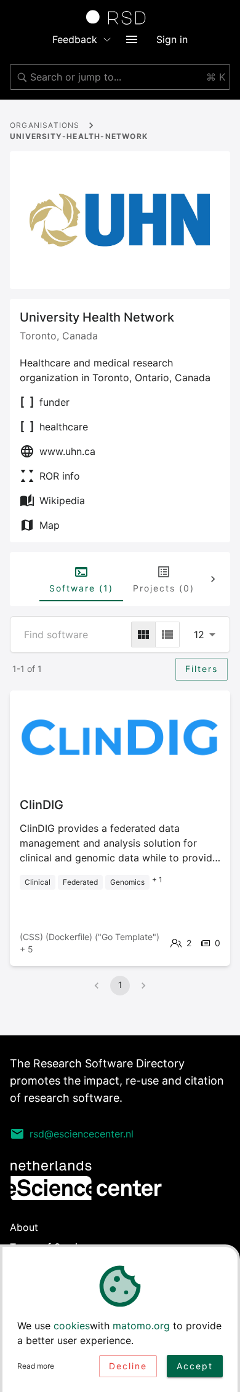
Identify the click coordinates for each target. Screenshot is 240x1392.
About (24, 1227)
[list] (167, 634)
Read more (35, 1365)
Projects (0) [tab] (163, 588)
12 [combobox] (199, 634)
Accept (195, 1366)
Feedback (74, 39)
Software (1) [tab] (81, 588)
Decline (128, 1366)
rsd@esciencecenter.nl (82, 1134)
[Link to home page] (120, 17)
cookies (72, 1325)
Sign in (172, 39)
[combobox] (120, 77)
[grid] (143, 634)
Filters (201, 668)
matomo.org (141, 1325)
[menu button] (131, 39)
